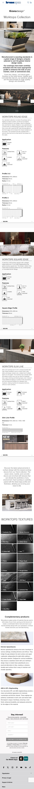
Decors (5, 221)
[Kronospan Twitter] (8, 767)
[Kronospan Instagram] (12, 767)
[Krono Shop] (31, 2)
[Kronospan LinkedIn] (26, 767)
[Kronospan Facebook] (3, 767)
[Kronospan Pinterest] (16, 767)
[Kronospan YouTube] (21, 767)
